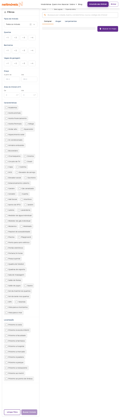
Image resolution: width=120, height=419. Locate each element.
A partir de (7, 74)
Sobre (72, 4)
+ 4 (32, 37)
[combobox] (80, 15)
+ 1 (7, 37)
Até (22, 74)
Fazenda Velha (71, 9)
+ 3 (23, 37)
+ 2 (15, 37)
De (5, 90)
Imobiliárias (46, 4)
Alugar (58, 21)
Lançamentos (71, 21)
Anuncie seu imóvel (98, 4)
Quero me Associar (60, 4)
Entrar (113, 4)
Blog (80, 4)
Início (44, 9)
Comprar (48, 21)
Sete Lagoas (58, 9)
